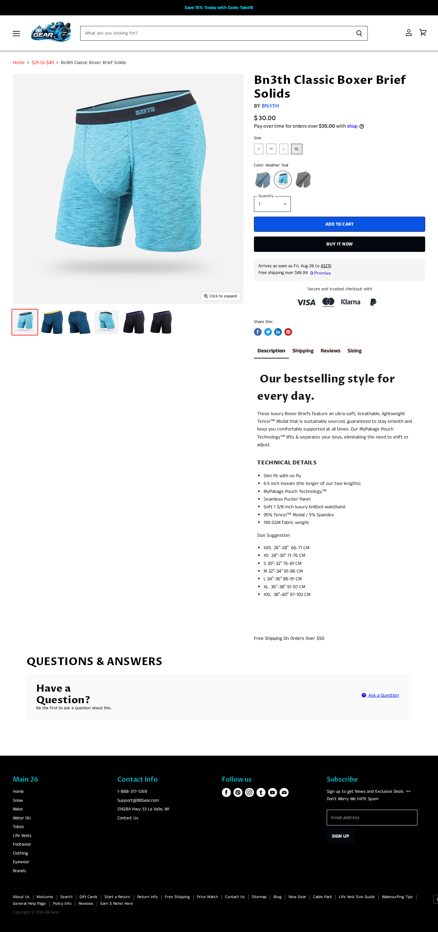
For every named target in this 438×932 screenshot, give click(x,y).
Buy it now (339, 244)
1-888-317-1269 (132, 791)
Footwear (22, 844)
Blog (278, 897)
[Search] (359, 33)
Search (66, 897)
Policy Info (62, 904)
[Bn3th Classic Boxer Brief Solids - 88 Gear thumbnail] (25, 322)
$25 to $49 (43, 62)
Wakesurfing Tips (397, 897)
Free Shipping (177, 897)
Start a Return (117, 897)
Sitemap (259, 897)
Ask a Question (383, 695)
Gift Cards (88, 897)
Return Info (147, 897)
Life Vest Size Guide (357, 897)
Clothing (20, 853)
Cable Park (322, 897)
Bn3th (270, 106)
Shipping (303, 351)
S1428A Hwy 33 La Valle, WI (143, 809)
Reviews (331, 351)
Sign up (341, 836)
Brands (19, 871)
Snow (18, 800)
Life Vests (22, 835)
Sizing (355, 351)
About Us (21, 897)
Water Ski (22, 818)
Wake (18, 809)
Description (271, 351)
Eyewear (21, 862)
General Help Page (29, 904)
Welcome (45, 897)
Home (19, 62)
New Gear (297, 897)
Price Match (207, 897)
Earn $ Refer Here (116, 904)
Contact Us (127, 818)
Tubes (18, 827)
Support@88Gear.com (138, 800)
